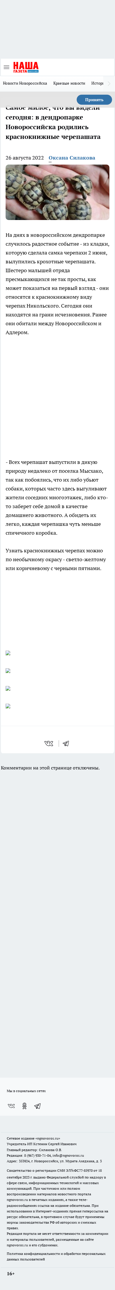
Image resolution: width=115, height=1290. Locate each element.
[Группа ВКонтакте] (11, 1106)
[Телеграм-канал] (37, 1106)
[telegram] (68, 743)
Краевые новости (69, 83)
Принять (94, 99)
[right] (109, 83)
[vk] (49, 743)
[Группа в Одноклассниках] (24, 1106)
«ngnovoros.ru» (47, 1138)
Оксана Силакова (72, 157)
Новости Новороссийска (25, 83)
